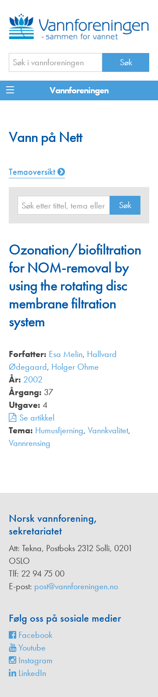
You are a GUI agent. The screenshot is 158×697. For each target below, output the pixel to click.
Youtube (31, 647)
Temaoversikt (33, 171)
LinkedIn (31, 673)
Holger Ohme (75, 366)
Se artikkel (36, 417)
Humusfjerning (59, 430)
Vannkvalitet (108, 430)
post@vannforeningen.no (76, 586)
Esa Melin (66, 354)
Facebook (34, 634)
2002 (33, 379)
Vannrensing (29, 443)
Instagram (34, 660)
